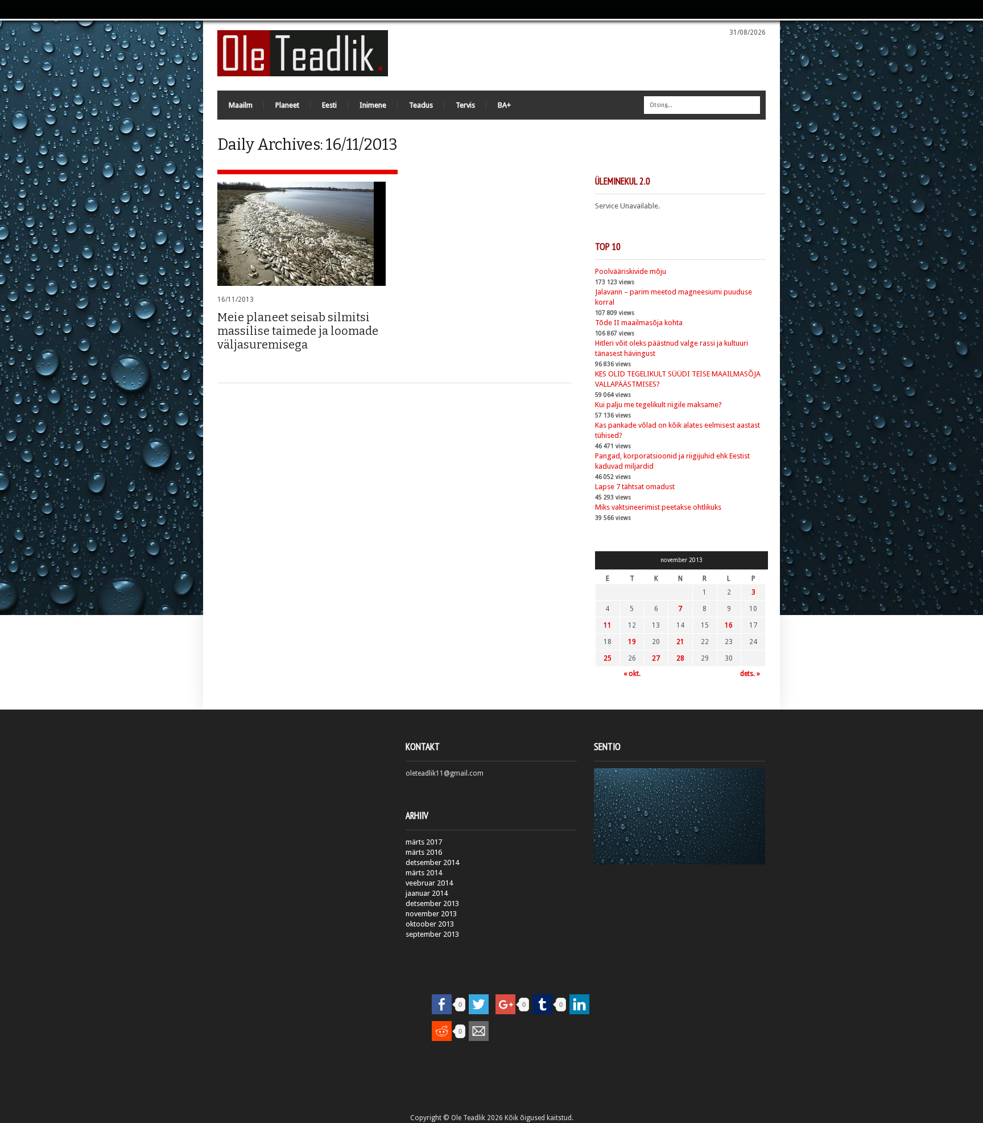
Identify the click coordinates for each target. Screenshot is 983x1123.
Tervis (465, 105)
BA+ (504, 105)
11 (608, 625)
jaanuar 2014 (427, 893)
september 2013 (432, 934)
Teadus (421, 105)
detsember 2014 (432, 862)
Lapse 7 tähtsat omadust (635, 486)
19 (632, 642)
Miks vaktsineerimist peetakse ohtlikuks (658, 507)
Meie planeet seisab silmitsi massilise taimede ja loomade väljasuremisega (297, 330)
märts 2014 (424, 872)
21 (680, 642)
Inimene (373, 105)
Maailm (241, 105)
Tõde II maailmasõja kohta (639, 322)
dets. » (750, 674)
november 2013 (431, 913)
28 (680, 658)
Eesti (329, 105)
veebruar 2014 (429, 883)
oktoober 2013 (430, 924)
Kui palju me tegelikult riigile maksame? (658, 404)
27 (656, 658)
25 (608, 658)
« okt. (632, 674)
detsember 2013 (432, 903)
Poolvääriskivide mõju (630, 271)
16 (729, 625)
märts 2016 (424, 852)
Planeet (287, 105)
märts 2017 (424, 842)
